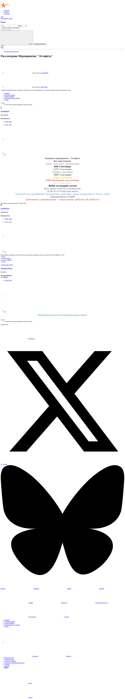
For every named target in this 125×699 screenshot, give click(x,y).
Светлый (35, 656)
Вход (2, 47)
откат (4, 261)
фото (3, 256)
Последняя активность (11, 51)
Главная (6, 10)
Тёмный (68, 656)
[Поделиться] (18, 139)
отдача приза (6, 258)
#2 (5, 252)
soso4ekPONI (44, 73)
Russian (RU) (10, 658)
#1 (5, 154)
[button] (18, 642)
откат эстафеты (7, 260)
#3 (5, 311)
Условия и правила (10, 661)
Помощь (7, 664)
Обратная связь (9, 659)
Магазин (7, 14)
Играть (6, 12)
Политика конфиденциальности (14, 663)
